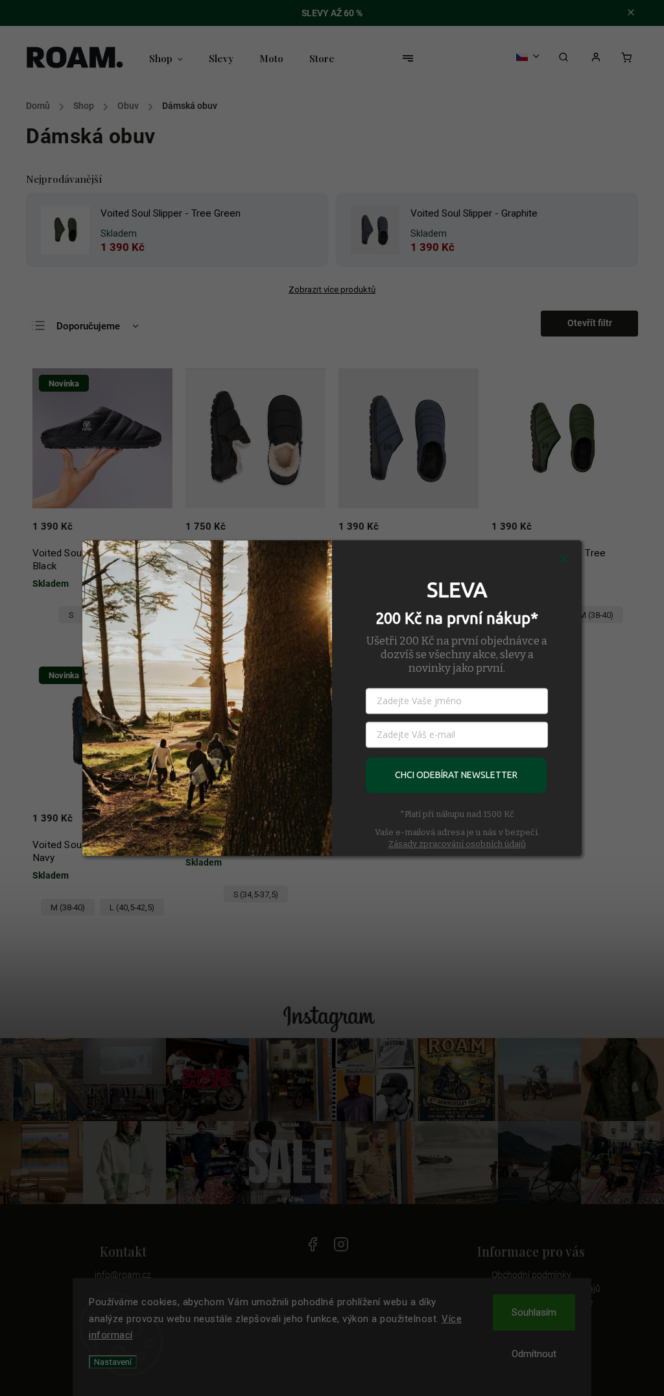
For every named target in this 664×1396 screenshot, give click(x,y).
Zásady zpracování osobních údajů (457, 844)
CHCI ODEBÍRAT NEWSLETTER (456, 775)
